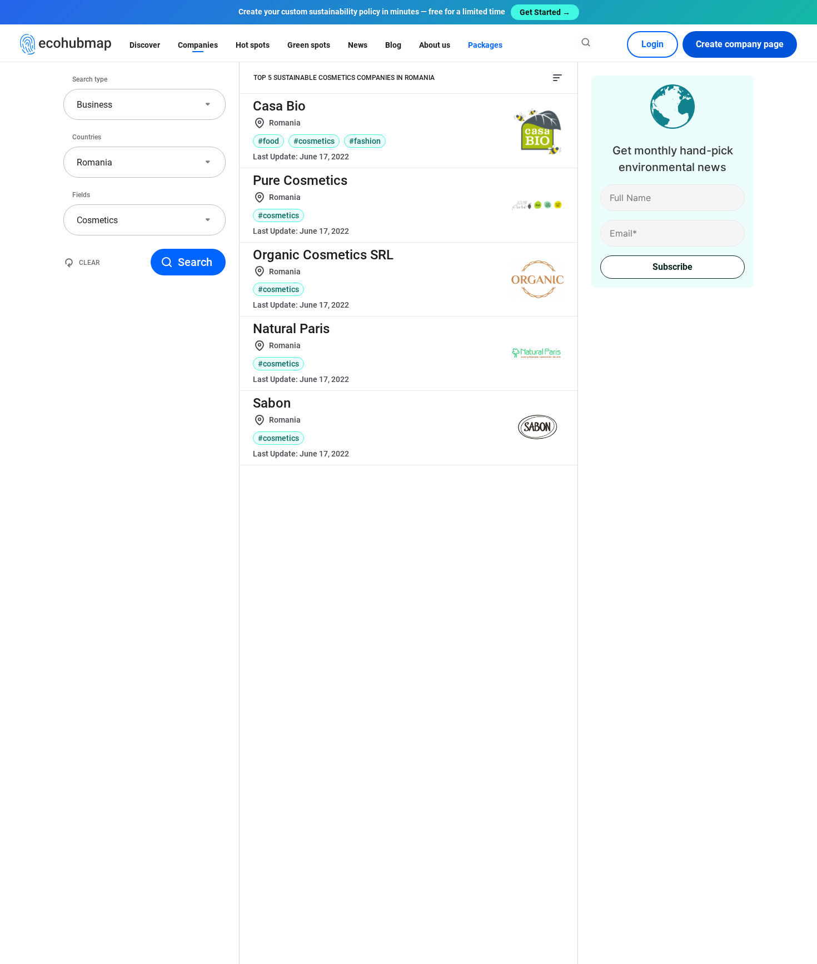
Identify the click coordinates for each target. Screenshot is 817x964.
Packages (485, 45)
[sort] (557, 77)
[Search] (586, 42)
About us (434, 45)
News (357, 45)
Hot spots (253, 45)
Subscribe (672, 267)
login (652, 44)
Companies (198, 45)
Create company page (740, 44)
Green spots (308, 45)
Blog (393, 45)
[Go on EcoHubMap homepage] (66, 44)
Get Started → (545, 12)
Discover (144, 45)
